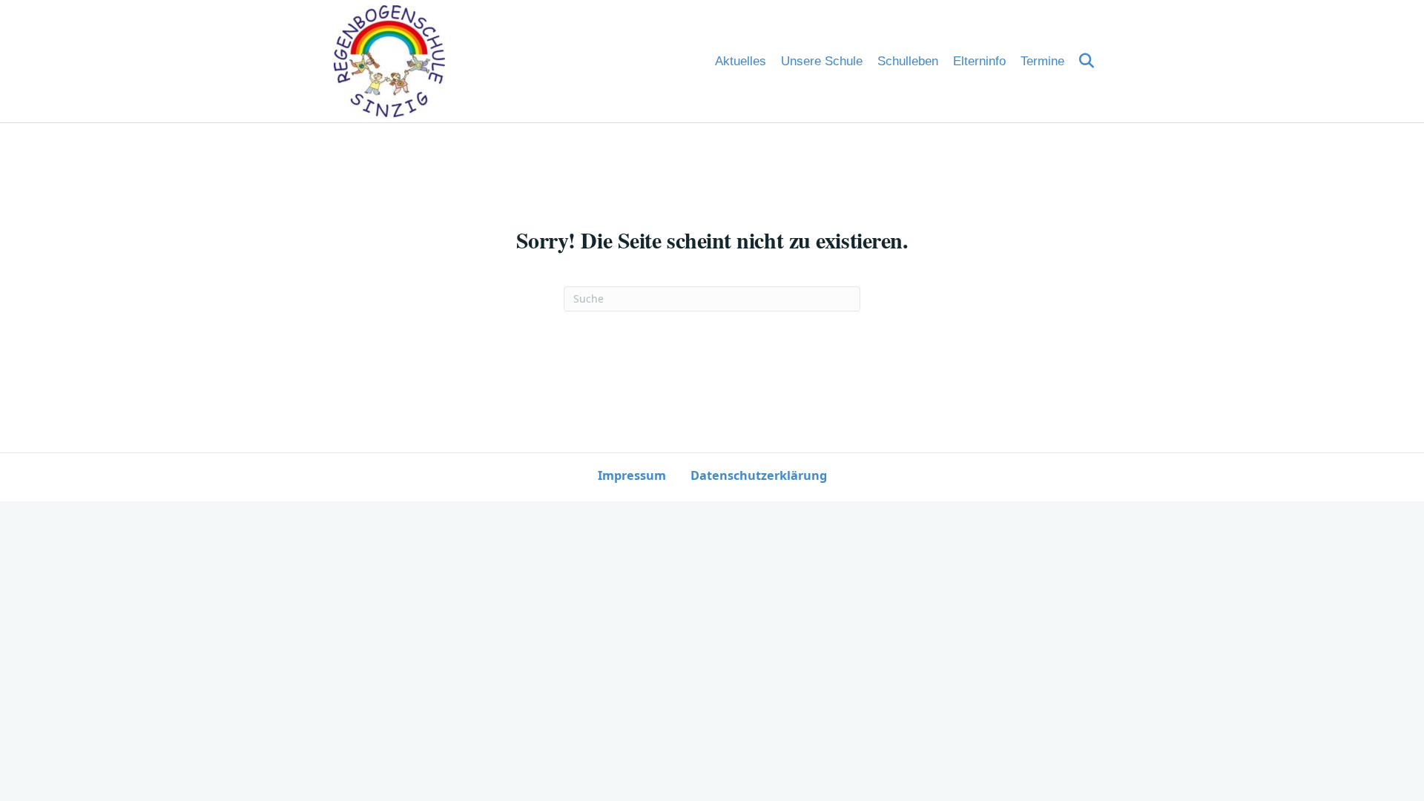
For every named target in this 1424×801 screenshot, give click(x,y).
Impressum (632, 476)
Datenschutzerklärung (758, 476)
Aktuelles (740, 61)
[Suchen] (1081, 61)
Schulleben (907, 61)
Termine (1042, 61)
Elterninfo (979, 61)
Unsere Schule (822, 61)
